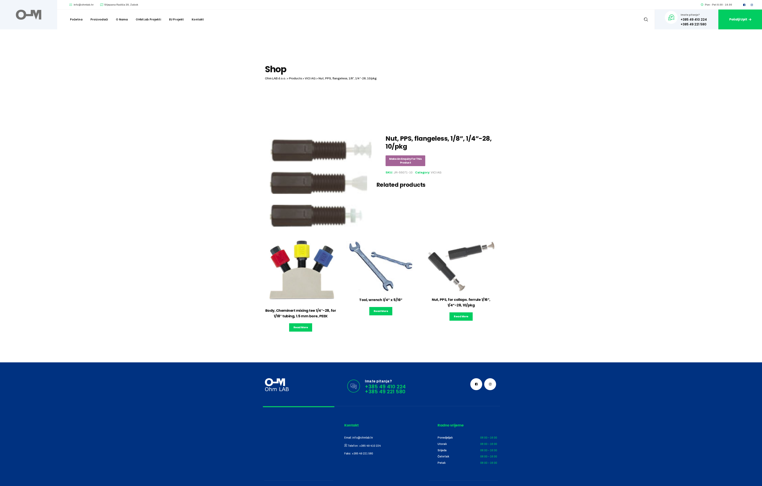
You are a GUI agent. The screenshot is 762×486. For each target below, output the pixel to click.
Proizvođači (99, 19)
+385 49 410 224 (370, 445)
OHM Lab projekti (148, 19)
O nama (122, 19)
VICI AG (436, 172)
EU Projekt (176, 19)
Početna (76, 19)
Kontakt (198, 19)
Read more (300, 327)
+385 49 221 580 (362, 453)
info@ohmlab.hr (84, 4)
